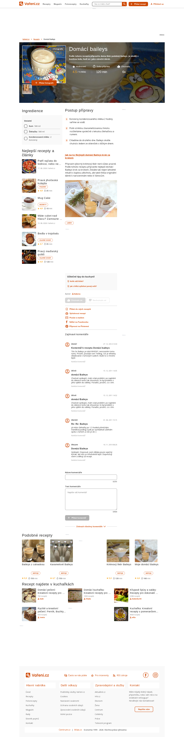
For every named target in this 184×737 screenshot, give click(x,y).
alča (134, 617)
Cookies (64, 696)
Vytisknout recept (78, 313)
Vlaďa (88, 599)
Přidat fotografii (46, 83)
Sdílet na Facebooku (78, 322)
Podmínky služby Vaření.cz (72, 692)
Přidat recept (140, 4)
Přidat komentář (79, 518)
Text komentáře (73, 486)
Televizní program (103, 723)
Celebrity (99, 714)
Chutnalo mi (76, 300)
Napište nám (144, 709)
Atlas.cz (78, 729)
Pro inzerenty (102, 675)
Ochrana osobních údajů (71, 705)
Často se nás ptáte (77, 675)
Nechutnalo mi (99, 300)
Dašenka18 (136, 599)
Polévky (42, 187)
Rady (28, 714)
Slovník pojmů (32, 718)
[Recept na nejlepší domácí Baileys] (91, 199)
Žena (97, 705)
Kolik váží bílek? (77, 281)
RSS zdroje (122, 675)
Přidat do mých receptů (80, 309)
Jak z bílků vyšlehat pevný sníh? (83, 286)
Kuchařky (84, 4)
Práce (97, 718)
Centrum (99, 709)
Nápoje (36, 573)
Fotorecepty (71, 4)
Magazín (58, 4)
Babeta (77, 294)
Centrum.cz (64, 729)
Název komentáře (73, 472)
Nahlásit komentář (78, 362)
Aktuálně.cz (100, 692)
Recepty (47, 4)
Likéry (69, 223)
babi (42, 599)
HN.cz (97, 696)
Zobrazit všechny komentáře (89, 526)
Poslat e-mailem (77, 318)
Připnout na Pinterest (79, 326)
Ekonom (99, 701)
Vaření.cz (25, 39)
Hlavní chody (45, 240)
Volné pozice (66, 714)
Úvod (28, 692)
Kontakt (29, 723)
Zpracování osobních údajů (73, 709)
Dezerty (42, 205)
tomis (42, 617)
